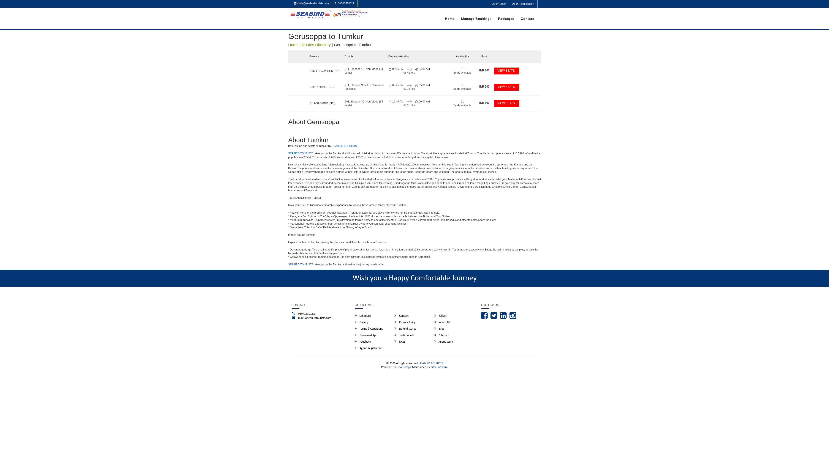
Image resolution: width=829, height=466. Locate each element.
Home (450, 18)
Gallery (363, 322)
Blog (441, 329)
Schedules (365, 316)
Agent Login (499, 3)
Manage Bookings (476, 18)
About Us (444, 322)
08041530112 (345, 3)
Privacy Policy (407, 322)
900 (484, 102)
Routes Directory (316, 45)
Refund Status (407, 329)
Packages (506, 18)
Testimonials (406, 335)
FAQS (402, 341)
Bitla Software (439, 367)
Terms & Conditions (371, 329)
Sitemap (443, 335)
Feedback (365, 341)
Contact (527, 18)
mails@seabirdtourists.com (312, 3)
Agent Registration (523, 3)
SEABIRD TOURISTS (344, 146)
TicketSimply (403, 367)
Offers (442, 316)
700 (484, 70)
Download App (368, 335)
